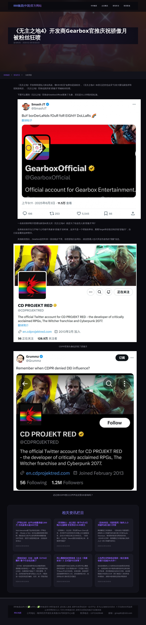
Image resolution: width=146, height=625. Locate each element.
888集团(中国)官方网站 (27, 5)
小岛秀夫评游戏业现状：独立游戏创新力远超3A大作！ (113, 559)
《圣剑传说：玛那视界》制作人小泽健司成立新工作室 (113, 523)
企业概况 (105, 6)
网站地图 (17, 613)
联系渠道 (127, 6)
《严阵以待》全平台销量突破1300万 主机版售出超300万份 (31, 523)
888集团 (94, 6)
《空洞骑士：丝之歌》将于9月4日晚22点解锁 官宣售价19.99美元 (72, 523)
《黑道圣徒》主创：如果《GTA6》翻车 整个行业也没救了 (32, 559)
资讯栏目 (116, 6)
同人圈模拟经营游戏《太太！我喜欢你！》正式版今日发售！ (72, 559)
